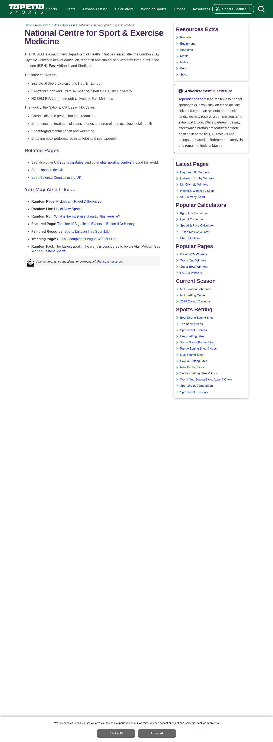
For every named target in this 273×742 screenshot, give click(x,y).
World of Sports (153, 9)
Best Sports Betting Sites (196, 317)
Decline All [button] (116, 733)
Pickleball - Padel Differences (78, 201)
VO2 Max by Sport (192, 197)
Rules (184, 62)
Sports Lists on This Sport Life (87, 231)
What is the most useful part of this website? (87, 216)
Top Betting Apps (191, 323)
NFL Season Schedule (195, 289)
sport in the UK (52, 170)
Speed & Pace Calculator (197, 225)
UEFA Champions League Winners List (86, 239)
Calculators (124, 9)
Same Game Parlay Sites (197, 342)
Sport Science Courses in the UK (56, 177)
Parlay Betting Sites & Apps (198, 348)
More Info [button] (213, 723)
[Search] (261, 9)
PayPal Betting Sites (193, 361)
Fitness (180, 9)
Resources (201, 9)
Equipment (187, 43)
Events (70, 9)
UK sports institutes (68, 162)
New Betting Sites (192, 367)
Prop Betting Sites (192, 336)
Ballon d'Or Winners (193, 254)
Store (183, 74)
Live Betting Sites (191, 354)
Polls (183, 68)
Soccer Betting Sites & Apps (199, 373)
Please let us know (109, 261)
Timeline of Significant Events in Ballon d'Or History (96, 224)
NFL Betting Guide (192, 295)
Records (186, 37)
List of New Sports (67, 209)
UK (73, 25)
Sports (51, 9)
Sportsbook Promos (193, 330)
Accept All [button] (157, 733)
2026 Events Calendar (195, 301)
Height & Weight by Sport (197, 190)
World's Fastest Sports (48, 251)
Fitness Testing (95, 9)
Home (28, 25)
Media (184, 56)
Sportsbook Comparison (196, 385)
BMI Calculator (190, 238)
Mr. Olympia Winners (194, 184)
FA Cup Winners (191, 272)
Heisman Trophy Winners (197, 178)
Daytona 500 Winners (194, 172)
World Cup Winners (193, 260)
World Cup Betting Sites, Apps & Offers (206, 379)
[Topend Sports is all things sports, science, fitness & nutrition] (26, 9)
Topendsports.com (192, 99)
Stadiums (186, 49)
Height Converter (191, 219)
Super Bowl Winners (194, 266)
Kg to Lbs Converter (193, 213)
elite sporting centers (116, 162)
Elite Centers (60, 25)
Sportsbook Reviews (194, 392)
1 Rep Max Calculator (194, 232)
